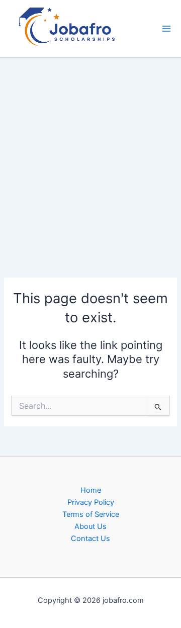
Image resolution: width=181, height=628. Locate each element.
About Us (90, 526)
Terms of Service (90, 514)
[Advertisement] (90, 152)
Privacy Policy (90, 502)
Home (90, 490)
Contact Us (90, 538)
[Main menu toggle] (166, 28)
